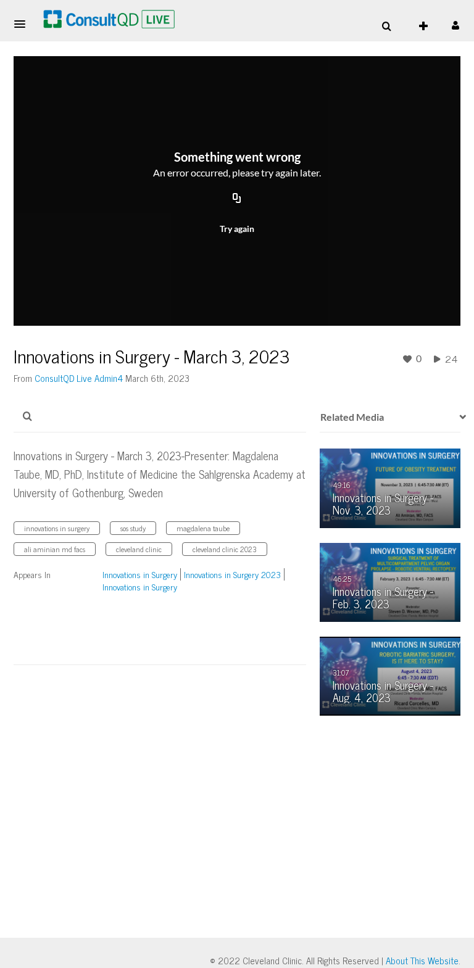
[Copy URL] (237, 199)
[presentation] (459, 417)
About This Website (422, 960)
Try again (237, 228)
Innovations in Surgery (139, 574)
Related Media (352, 417)
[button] (23, 24)
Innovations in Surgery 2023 (232, 574)
